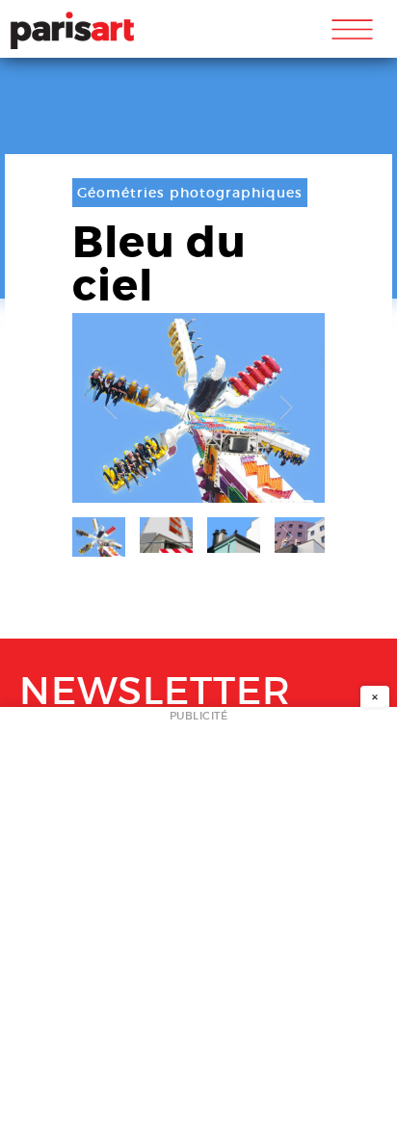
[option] (198, 408)
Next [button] (286, 408)
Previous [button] (110, 408)
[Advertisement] (198, 921)
